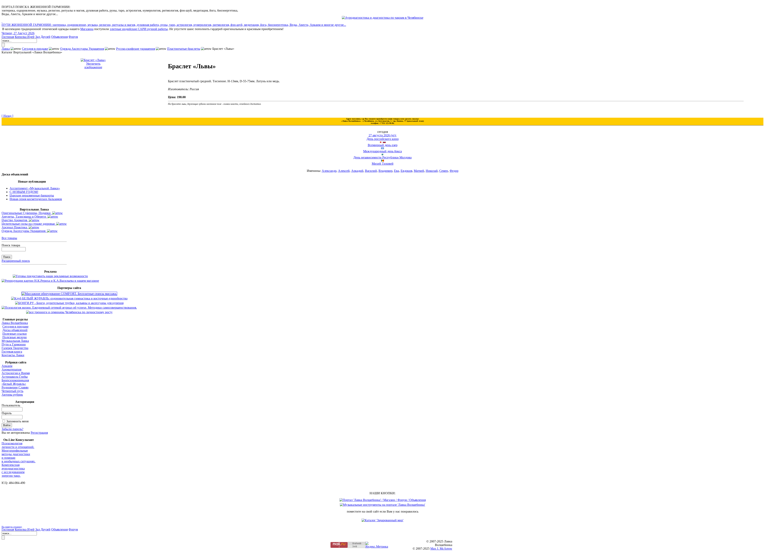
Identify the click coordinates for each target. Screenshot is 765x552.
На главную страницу (12, 527)
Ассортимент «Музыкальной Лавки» (35, 188)
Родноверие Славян (15, 387)
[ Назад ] (7, 115)
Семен (443, 170)
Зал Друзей (42, 36)
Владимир (385, 170)
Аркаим (7, 366)
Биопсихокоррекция (15, 380)
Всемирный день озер (382, 145)
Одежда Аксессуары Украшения (82, 48)
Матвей (419, 170)
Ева (396, 170)
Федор (454, 170)
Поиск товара (11, 245)
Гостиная (8, 36)
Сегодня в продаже (35, 48)
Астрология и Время (16, 373)
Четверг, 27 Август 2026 (18, 33)
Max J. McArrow (441, 548)
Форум (73, 36)
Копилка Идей (24, 36)
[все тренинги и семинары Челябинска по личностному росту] (69, 312)
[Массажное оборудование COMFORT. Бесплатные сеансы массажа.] (69, 293)
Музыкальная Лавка (15, 341)
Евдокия (406, 170)
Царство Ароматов (15, 220)
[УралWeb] (356, 547)
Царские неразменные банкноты (32, 195)
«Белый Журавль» (14, 384)
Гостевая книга (12, 351)
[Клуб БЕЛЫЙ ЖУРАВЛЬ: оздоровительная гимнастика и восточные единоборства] (69, 298)
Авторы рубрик (12, 394)
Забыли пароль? (12, 429)
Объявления (59, 36)
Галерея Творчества (15, 348)
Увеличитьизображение (93, 65)
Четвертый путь (12, 391)
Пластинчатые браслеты (183, 48)
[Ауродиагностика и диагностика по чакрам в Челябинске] (382, 17)
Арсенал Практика (15, 227)
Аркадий (357, 170)
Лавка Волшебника (15, 323)
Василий (371, 170)
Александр (329, 170)
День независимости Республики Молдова (382, 157)
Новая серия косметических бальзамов (36, 199)
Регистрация (39, 432)
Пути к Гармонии (14, 344)
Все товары (9, 238)
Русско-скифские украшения (135, 48)
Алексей (344, 170)
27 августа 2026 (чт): (382, 135)
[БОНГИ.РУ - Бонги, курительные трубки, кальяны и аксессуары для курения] (69, 303)
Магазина (86, 29)
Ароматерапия (11, 369)
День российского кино (383, 139)
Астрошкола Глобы (15, 376)
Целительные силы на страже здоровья (29, 223)
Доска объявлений (14, 330)
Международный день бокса (382, 151)
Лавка (6, 48)
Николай (432, 170)
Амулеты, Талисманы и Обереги (25, 216)
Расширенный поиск (16, 260)
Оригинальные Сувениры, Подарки (27, 213)
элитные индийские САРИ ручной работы (139, 29)
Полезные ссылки (14, 333)
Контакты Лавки (13, 355)
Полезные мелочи (14, 337)
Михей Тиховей (382, 163)
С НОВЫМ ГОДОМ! (24, 192)
